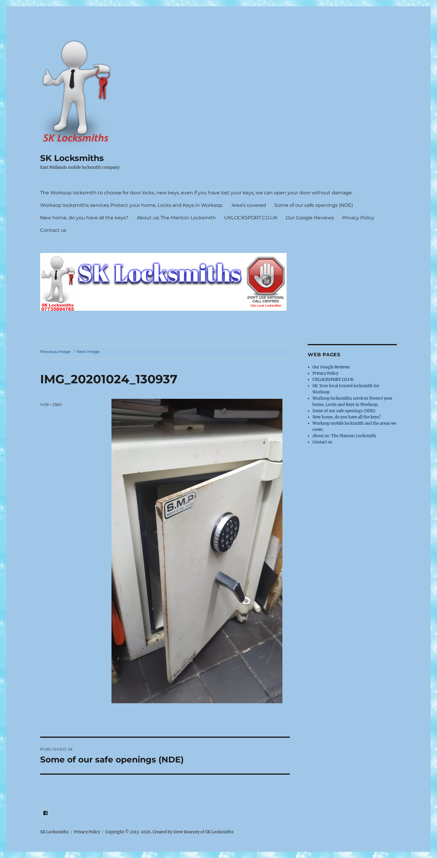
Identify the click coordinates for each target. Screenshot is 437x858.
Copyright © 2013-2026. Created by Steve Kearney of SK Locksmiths (169, 831)
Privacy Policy (358, 218)
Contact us (53, 230)
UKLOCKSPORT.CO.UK (250, 218)
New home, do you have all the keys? (84, 218)
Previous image (55, 351)
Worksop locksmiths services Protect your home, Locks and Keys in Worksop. (131, 205)
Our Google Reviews (310, 218)
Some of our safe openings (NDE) (313, 205)
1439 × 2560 (51, 404)
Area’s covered (249, 205)
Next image (88, 351)
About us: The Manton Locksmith (176, 218)
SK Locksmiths (72, 158)
